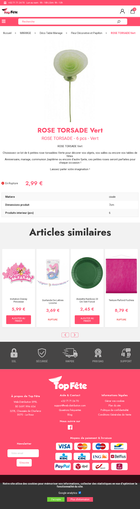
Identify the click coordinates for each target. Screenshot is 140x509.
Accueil (7, 33)
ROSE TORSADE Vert (123, 33)
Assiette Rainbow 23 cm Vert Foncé (87, 300)
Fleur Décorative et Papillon (86, 33)
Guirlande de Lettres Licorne (52, 301)
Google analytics (68, 492)
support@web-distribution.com (70, 405)
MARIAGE (25, 33)
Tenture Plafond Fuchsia (121, 300)
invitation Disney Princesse (18, 300)
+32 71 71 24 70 (16, 2)
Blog (69, 414)
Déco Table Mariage (51, 33)
